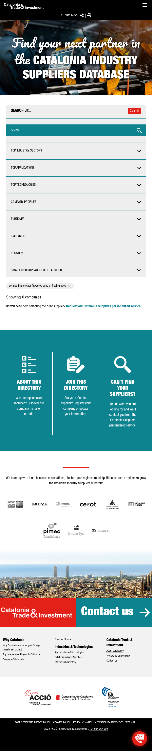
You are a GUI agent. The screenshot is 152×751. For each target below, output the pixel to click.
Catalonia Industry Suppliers (69, 657)
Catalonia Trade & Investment (119, 642)
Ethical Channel (82, 722)
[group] (76, 150)
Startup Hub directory (65, 662)
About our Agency (115, 651)
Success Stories (63, 639)
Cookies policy (61, 722)
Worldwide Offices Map (118, 656)
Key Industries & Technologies (69, 652)
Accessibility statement (109, 722)
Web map (130, 722)
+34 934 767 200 (98, 729)
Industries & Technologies (74, 647)
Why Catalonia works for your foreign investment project (21, 647)
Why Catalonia (13, 640)
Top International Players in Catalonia (21, 654)
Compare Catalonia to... (14, 659)
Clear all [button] (134, 111)
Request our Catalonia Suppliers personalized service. (103, 306)
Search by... (21, 111)
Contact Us (111, 661)
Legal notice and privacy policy (32, 722)
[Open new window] (112, 504)
